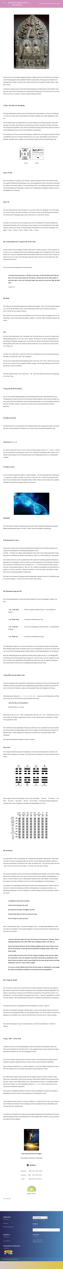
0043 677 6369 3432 (37, 1240)
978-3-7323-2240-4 (36, 1175)
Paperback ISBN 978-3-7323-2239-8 (31, 1171)
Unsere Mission (6, 1240)
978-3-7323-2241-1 (37, 1179)
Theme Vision (16, 1259)
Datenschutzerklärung (8, 1226)
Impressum (5, 1223)
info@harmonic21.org (38, 1241)
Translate (43, 1219)
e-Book (25, 1179)
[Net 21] (5, 2)
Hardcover (24, 1175)
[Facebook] (58, 1198)
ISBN (29, 1175)
